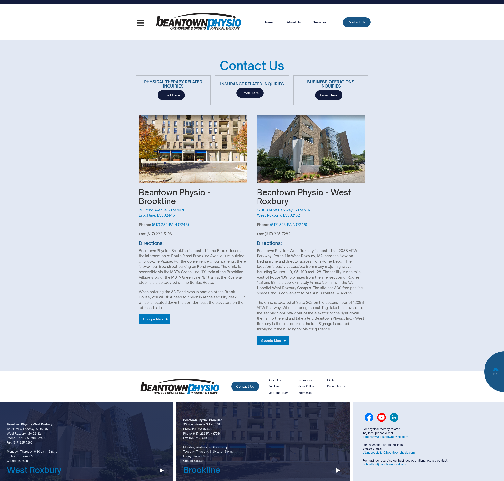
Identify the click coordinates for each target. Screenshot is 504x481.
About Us (294, 22)
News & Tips (306, 386)
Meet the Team (278, 392)
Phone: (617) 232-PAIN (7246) (202, 433)
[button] (140, 23)
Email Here (171, 95)
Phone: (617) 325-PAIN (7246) (26, 438)
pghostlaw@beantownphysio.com (385, 436)
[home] (198, 22)
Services (319, 22)
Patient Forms (336, 386)
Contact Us (357, 22)
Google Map (153, 319)
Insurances (305, 380)
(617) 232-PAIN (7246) (170, 224)
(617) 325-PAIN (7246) (288, 224)
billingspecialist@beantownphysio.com (389, 452)
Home (268, 22)
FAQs (330, 380)
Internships (305, 392)
